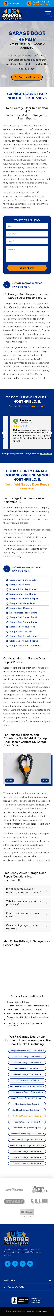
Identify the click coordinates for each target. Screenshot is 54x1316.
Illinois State (12, 1026)
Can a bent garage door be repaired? (22, 926)
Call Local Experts (28, 77)
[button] (50, 433)
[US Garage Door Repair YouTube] (30, 1264)
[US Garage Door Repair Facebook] (8, 1264)
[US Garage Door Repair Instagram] (15, 1264)
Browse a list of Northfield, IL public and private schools (27, 1018)
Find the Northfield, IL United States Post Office (28, 1006)
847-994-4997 (11, 848)
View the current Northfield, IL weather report (27, 1013)
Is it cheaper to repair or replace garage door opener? (23, 890)
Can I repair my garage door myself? (22, 914)
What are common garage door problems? (24, 902)
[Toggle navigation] (48, 14)
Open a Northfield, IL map (18, 1002)
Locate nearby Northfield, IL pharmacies (24, 1009)
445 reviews (46, 453)
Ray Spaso (19, 420)
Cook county (35, 1023)
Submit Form (27, 267)
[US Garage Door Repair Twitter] (23, 1264)
